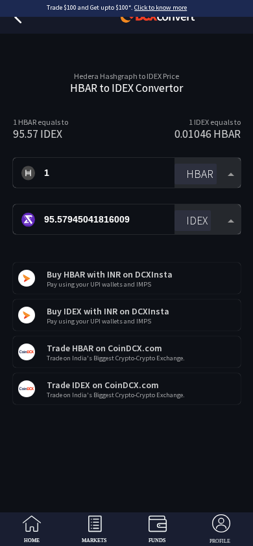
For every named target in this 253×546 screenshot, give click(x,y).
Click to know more (160, 7)
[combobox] (207, 173)
